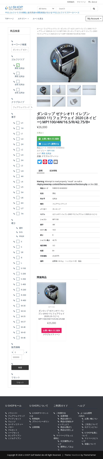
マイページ (81, 2)
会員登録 (64, 416)
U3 (22, 155)
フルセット (12, 430)
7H (22, 213)
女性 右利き (20, 84)
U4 (22, 171)
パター (11, 427)
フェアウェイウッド (51, 28)
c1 (22, 133)
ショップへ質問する (50, 144)
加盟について (90, 444)
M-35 (23, 316)
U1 (22, 123)
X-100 (23, 268)
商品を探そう (66, 418)
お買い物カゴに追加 (50, 138)
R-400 (23, 300)
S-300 (23, 279)
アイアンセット (14, 418)
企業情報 (36, 427)
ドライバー (12, 413)
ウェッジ (12, 421)
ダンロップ (65, 28)
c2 (22, 149)
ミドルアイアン (14, 438)
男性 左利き (20, 76)
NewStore (76, 455)
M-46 (23, 337)
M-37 (23, 321)
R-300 (23, 295)
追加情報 (53, 170)
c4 (22, 181)
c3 (22, 165)
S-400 (23, 284)
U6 (22, 197)
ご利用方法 (61, 413)
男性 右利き (47, 153)
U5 (22, 187)
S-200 (23, 273)
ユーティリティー (15, 424)
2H (22, 144)
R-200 (23, 289)
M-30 (23, 305)
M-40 (23, 327)
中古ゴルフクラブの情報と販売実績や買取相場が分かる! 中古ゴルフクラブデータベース (42, 12)
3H (22, 160)
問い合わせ (92, 2)
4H (22, 176)
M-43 (23, 332)
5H (22, 192)
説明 (41, 170)
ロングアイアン (14, 435)
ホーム (39, 28)
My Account (93, 18)
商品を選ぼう (66, 427)
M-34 (23, 311)
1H (22, 128)
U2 (22, 139)
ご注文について (91, 424)
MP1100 (63, 31)
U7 (22, 208)
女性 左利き (20, 92)
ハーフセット (13, 432)
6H (22, 203)
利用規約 (70, 2)
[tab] (40, 170)
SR (22, 252)
